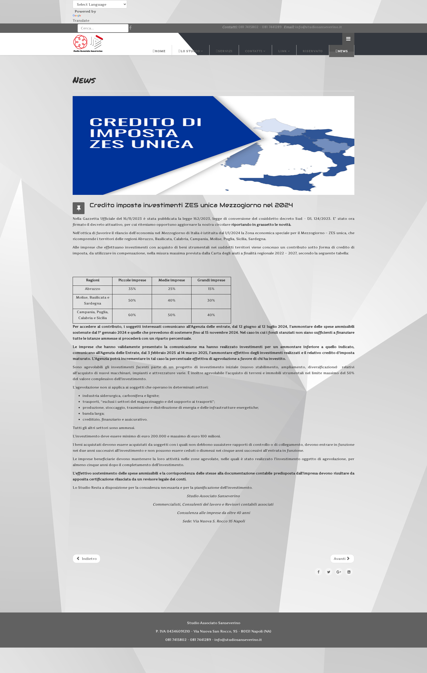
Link (282, 51)
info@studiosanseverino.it (318, 27)
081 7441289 (272, 27)
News (343, 51)
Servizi (225, 51)
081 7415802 (248, 27)
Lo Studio (190, 51)
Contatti (253, 51)
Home (160, 51)
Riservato (313, 51)
